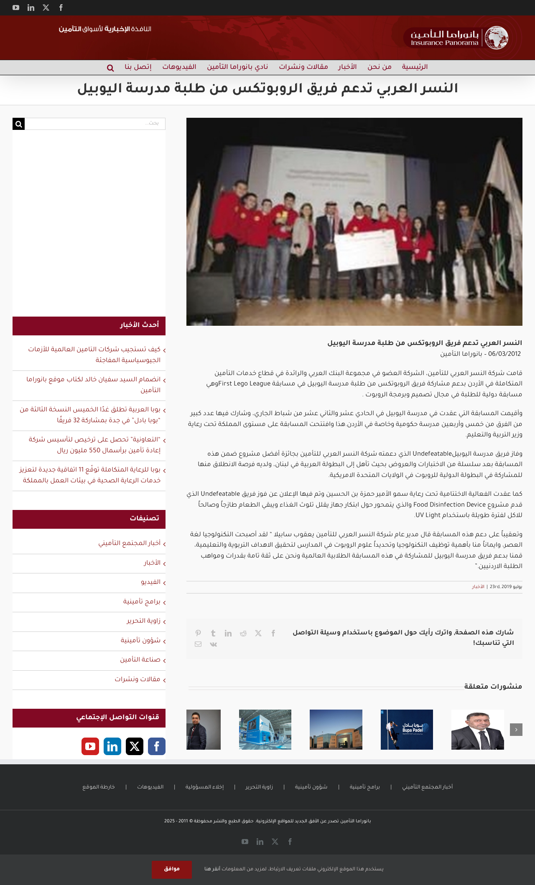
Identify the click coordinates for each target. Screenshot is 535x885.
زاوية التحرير (143, 621)
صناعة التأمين (140, 660)
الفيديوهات (150, 788)
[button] (110, 67)
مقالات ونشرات (137, 680)
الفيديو (150, 582)
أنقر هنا (212, 869)
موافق (172, 869)
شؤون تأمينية (140, 641)
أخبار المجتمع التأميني (129, 544)
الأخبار (478, 587)
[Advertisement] (89, 228)
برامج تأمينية (141, 602)
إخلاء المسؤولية (205, 788)
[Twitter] (134, 746)
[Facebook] (157, 746)
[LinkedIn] (112, 746)
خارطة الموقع (98, 788)
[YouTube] (90, 746)
